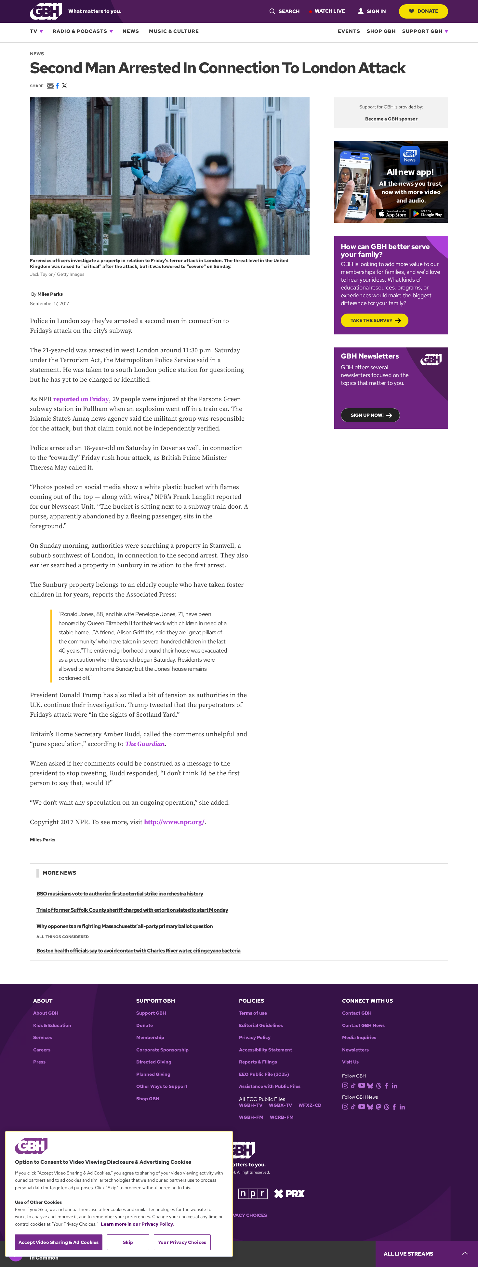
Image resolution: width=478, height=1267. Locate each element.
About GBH (46, 1013)
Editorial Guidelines (261, 1025)
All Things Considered (62, 936)
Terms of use (253, 1013)
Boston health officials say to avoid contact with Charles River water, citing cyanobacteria (138, 950)
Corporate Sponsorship (162, 1050)
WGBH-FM (251, 1117)
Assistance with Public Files (269, 1086)
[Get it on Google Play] (428, 213)
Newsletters (355, 1050)
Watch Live (330, 11)
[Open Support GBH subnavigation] (446, 31)
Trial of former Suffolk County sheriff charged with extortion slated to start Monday (132, 910)
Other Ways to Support (161, 1086)
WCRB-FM (282, 1117)
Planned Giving (153, 1074)
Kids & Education (52, 1025)
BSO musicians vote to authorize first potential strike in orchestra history (119, 893)
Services (42, 1037)
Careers (41, 1050)
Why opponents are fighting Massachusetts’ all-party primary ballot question (124, 926)
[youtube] (361, 1084)
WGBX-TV (280, 1105)
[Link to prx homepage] (289, 1193)
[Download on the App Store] (392, 213)
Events (349, 31)
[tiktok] (353, 1085)
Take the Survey (371, 320)
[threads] (378, 1085)
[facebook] (386, 1085)
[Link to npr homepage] (253, 1193)
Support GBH (422, 31)
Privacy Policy (255, 1037)
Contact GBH (357, 1013)
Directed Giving (153, 1062)
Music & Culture (174, 31)
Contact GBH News (363, 1025)
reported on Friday (81, 399)
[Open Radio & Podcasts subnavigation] (111, 31)
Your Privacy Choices (239, 1215)
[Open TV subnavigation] (41, 31)
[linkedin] (394, 1085)
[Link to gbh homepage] (46, 10)
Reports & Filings (258, 1062)
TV (33, 31)
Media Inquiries (359, 1037)
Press (39, 1062)
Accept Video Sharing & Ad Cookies (59, 1242)
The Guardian (145, 744)
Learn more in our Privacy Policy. (137, 1224)
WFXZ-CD (310, 1105)
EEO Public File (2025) (264, 1074)
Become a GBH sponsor (391, 119)
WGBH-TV (250, 1105)
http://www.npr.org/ (174, 822)
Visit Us (350, 1062)
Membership (150, 1037)
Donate (428, 11)
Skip (128, 1242)
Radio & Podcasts (80, 31)
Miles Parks (50, 294)
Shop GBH (381, 31)
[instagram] (345, 1084)
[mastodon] (378, 1106)
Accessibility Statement (265, 1050)
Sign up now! (367, 415)
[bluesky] (370, 1085)
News (131, 31)
